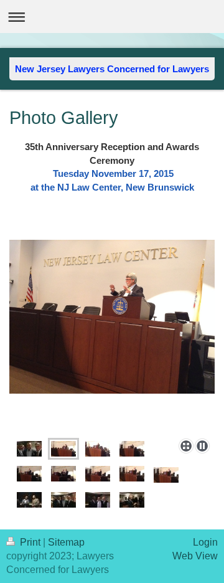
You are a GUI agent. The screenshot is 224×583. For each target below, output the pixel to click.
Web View (195, 556)
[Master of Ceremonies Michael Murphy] (112, 336)
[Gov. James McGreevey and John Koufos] (63, 473)
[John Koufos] (29, 473)
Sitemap (66, 542)
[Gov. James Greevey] (97, 473)
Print (30, 542)
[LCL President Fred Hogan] (97, 449)
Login (205, 542)
